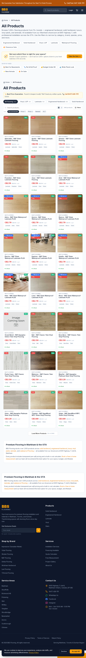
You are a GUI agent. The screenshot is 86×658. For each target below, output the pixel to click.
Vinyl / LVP (43, 43)
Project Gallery (51, 562)
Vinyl (47, 522)
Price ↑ (23, 111)
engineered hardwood (59, 448)
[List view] (61, 107)
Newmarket (6, 616)
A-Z (44, 111)
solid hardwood (45, 448)
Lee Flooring (6, 569)
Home (6, 20)
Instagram (52, 603)
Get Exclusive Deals (9, 526)
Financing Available (52, 550)
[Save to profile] (26, 132)
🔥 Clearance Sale (10, 47)
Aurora (4, 620)
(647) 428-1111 (54, 591)
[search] (55, 10)
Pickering (5, 597)
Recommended (13, 111)
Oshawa (4, 627)
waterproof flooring (27, 451)
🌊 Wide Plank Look (67, 67)
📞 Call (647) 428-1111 (71, 94)
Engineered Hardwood (11, 43)
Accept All (76, 651)
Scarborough (6, 624)
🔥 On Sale (23, 71)
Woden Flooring (7, 554)
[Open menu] (82, 10)
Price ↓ (30, 111)
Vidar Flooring (6, 550)
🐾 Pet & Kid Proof (30, 67)
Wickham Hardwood (9, 565)
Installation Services (52, 546)
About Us (49, 565)
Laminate (54, 43)
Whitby (4, 605)
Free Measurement (52, 558)
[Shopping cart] (77, 10)
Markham (5, 586)
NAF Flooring (6, 558)
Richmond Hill (6, 593)
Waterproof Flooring (69, 43)
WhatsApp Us (53, 595)
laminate (13, 451)
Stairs (47, 526)
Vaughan (5, 608)
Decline (64, 651)
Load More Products (43, 433)
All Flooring (10, 101)
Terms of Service (43, 638)
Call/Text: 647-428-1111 (75, 3)
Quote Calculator (51, 554)
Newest (37, 111)
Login (71, 10)
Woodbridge (6, 612)
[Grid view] (58, 107)
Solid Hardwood (29, 43)
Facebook (52, 599)
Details (7, 96)
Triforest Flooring (8, 573)
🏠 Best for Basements (11, 67)
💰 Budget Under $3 (48, 67)
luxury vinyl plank (72, 481)
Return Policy (56, 638)
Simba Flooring (7, 562)
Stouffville (5, 590)
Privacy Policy (34, 652)
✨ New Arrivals (9, 71)
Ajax (3, 601)
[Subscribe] (38, 530)
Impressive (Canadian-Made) (12, 546)
